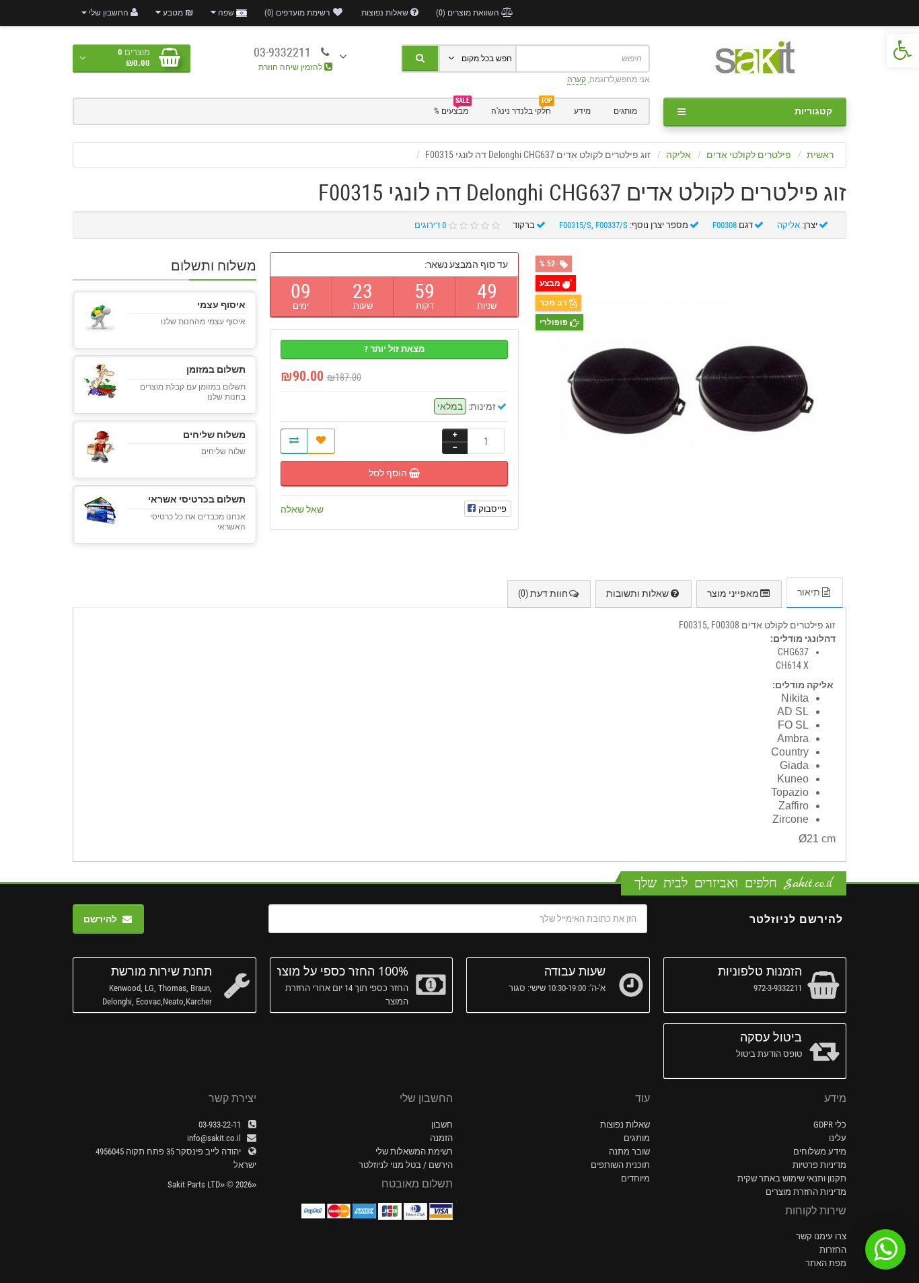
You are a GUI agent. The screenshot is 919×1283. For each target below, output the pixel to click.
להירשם (100, 919)
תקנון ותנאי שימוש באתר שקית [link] (791, 1178)
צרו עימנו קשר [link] (821, 1236)
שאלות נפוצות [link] (625, 1125)
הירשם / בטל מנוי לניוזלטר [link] (406, 1165)
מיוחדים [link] (635, 1178)
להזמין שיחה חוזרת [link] (291, 67)
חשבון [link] (442, 1125)
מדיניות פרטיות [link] (819, 1165)
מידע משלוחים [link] (819, 1151)
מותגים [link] (625, 111)
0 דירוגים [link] (430, 225)
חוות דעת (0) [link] (543, 593)
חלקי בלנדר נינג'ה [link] (521, 110)
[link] (903, 50)
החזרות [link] (832, 1250)
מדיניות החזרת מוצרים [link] (806, 1192)
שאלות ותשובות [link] (637, 593)
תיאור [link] (808, 592)
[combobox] (582, 58)
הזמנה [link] (441, 1138)
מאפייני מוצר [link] (733, 593)
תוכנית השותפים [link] (620, 1165)
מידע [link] (582, 111)
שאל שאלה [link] (302, 509)
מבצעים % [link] (452, 110)
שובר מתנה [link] (629, 1151)
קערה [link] (576, 79)
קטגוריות (813, 111)
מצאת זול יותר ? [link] (394, 349)
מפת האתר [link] (825, 1263)
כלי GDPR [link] (829, 1125)
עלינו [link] (837, 1138)
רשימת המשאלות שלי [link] (414, 1151)
